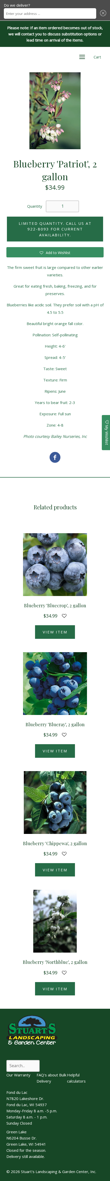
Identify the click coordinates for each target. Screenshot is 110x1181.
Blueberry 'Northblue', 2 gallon (55, 962)
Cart (97, 56)
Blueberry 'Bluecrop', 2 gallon (55, 605)
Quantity (34, 206)
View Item (55, 631)
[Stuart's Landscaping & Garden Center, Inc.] (55, 458)
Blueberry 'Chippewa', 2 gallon (55, 843)
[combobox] (50, 13)
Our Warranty (18, 1074)
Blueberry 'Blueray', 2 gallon (55, 724)
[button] (102, 13)
